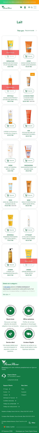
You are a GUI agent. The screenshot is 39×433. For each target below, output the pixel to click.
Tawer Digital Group (31, 431)
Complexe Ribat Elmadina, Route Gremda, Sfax (13, 416)
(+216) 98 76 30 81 (30, 416)
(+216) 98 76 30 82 (28, 411)
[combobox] (31, 30)
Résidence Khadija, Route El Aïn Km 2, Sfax (12, 411)
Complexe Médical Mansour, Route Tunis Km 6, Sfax (14, 421)
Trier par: (20, 31)
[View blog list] (28, 7)
